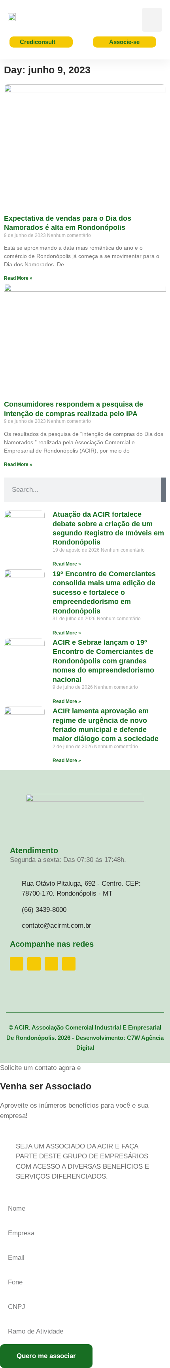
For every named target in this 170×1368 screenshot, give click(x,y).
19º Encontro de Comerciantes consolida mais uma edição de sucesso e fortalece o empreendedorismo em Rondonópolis (104, 592)
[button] (152, 20)
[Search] (163, 490)
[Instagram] (34, 964)
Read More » (18, 278)
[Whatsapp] (69, 964)
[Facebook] (16, 964)
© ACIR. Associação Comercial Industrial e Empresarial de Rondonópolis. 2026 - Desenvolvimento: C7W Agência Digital (85, 1037)
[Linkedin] (51, 964)
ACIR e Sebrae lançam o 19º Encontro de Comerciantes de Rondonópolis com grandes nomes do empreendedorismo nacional (103, 661)
